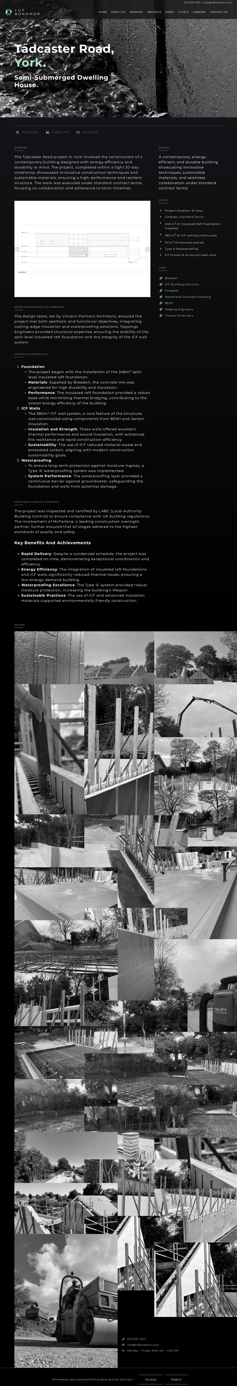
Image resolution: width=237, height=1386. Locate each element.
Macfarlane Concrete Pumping (188, 296)
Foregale (171, 290)
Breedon (171, 278)
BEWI (169, 303)
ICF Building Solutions (182, 284)
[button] (17, 249)
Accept (150, 1379)
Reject (176, 1379)
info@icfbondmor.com (218, 2)
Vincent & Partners (179, 315)
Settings (126, 1379)
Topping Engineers (179, 309)
